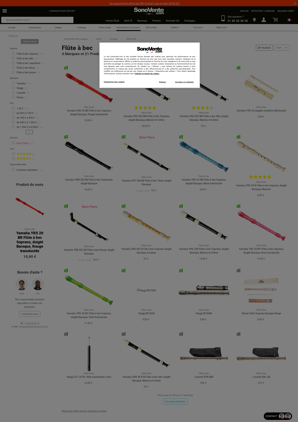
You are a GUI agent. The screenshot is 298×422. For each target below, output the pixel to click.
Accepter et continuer (184, 82)
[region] (149, 65)
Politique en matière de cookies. (147, 74)
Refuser (162, 82)
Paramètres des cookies (114, 82)
